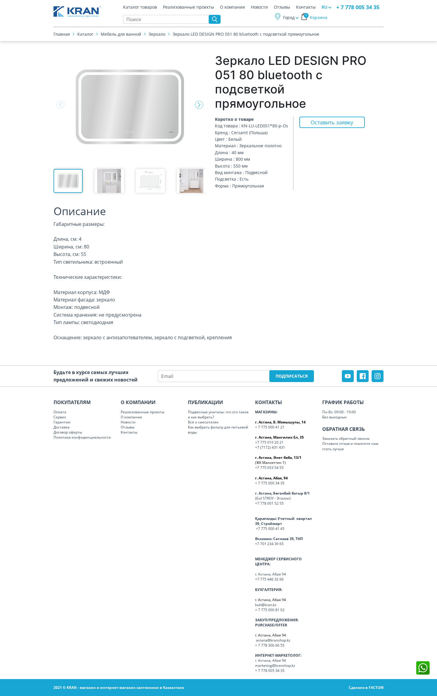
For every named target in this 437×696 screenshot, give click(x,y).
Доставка (62, 427)
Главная (62, 34)
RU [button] (324, 7)
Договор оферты (68, 432)
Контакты (306, 7)
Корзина (317, 17)
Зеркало (157, 34)
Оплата (60, 412)
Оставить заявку (332, 122)
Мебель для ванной (121, 34)
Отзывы (282, 7)
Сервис (60, 417)
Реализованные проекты (188, 7)
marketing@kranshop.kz (275, 665)
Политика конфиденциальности (82, 437)
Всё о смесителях (203, 422)
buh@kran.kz (265, 604)
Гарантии (62, 422)
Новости (259, 7)
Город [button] (289, 17)
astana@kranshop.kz (273, 640)
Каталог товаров (140, 7)
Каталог (85, 34)
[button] (199, 104)
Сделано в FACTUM (366, 687)
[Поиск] (215, 19)
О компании (232, 7)
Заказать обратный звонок (346, 438)
